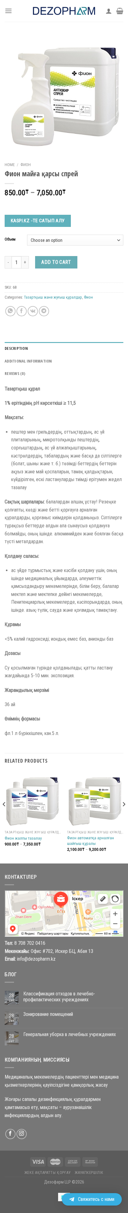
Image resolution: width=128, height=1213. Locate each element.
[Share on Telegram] (44, 311)
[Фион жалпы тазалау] (33, 799)
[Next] (124, 816)
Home (10, 164)
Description (16, 348)
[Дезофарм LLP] (64, 11)
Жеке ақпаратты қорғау (48, 1172)
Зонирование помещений (48, 1014)
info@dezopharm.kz (36, 959)
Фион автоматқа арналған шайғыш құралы (90, 840)
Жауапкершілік (89, 1172)
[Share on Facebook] (21, 311)
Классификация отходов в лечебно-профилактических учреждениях (59, 997)
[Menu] (8, 10)
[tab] (64, 348)
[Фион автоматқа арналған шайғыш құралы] (95, 799)
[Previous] (4, 816)
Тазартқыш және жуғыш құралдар (53, 297)
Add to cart (56, 262)
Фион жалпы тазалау (23, 838)
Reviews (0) (15, 373)
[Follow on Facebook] (10, 1134)
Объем (10, 239)
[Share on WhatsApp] (10, 311)
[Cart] (119, 11)
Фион (26, 164)
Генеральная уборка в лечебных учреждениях (69, 1034)
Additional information (28, 361)
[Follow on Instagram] (21, 1134)
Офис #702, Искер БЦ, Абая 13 (62, 951)
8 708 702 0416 (29, 943)
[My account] (109, 11)
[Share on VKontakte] (33, 311)
